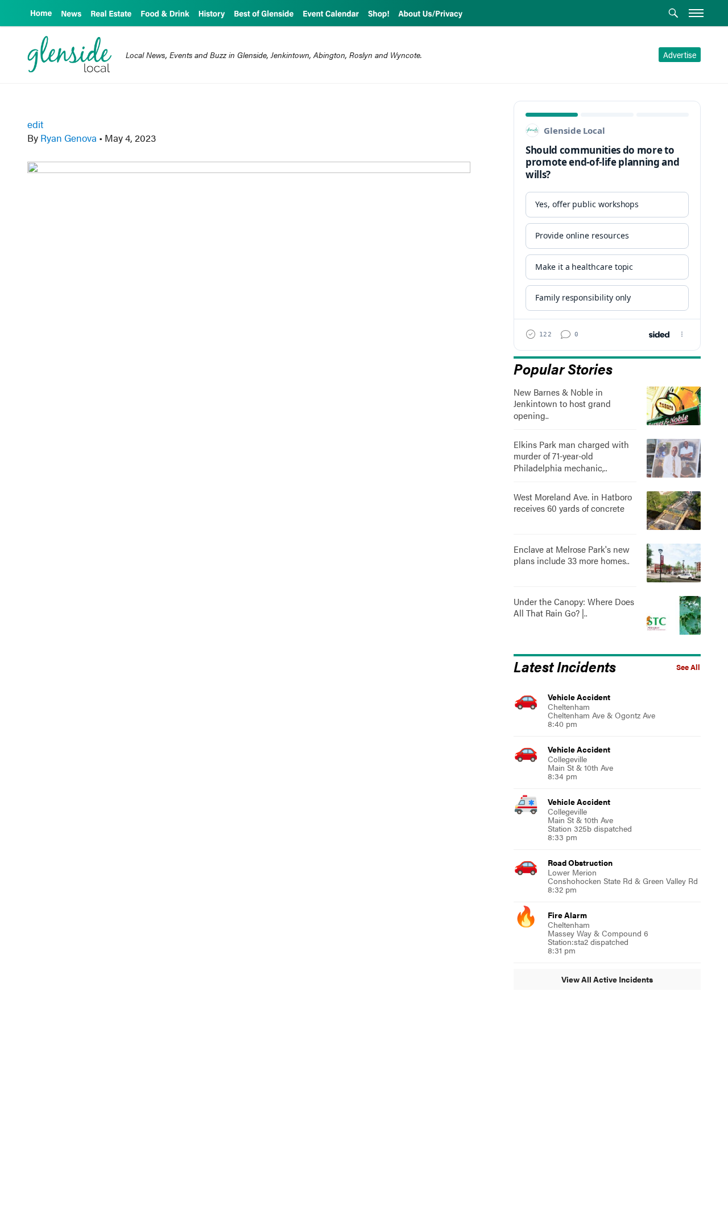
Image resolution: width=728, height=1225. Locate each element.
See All (688, 667)
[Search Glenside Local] (673, 14)
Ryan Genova (68, 138)
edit (35, 124)
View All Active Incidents (607, 979)
